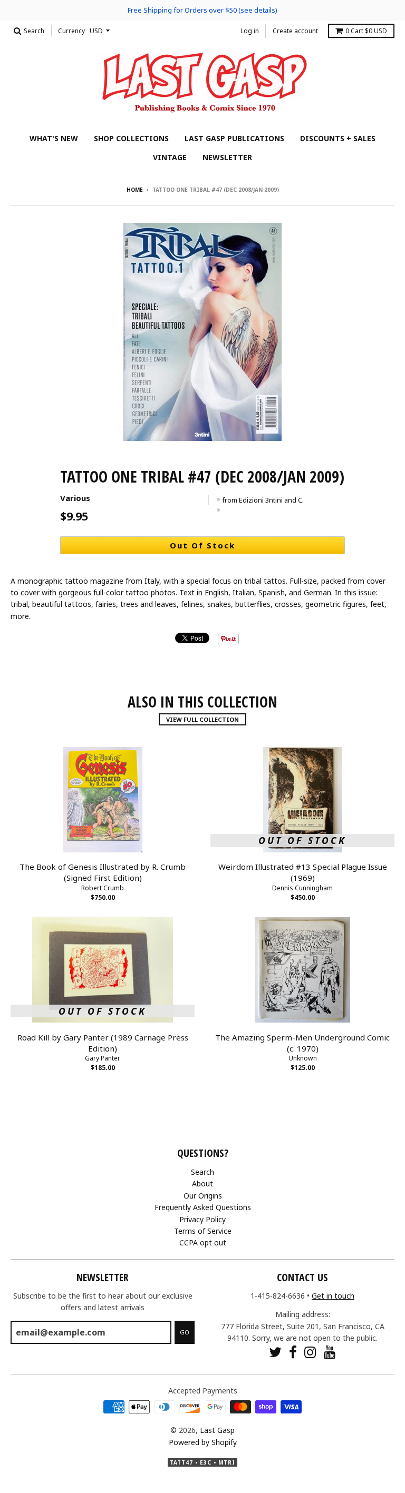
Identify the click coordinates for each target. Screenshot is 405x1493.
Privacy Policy (202, 1219)
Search (202, 1172)
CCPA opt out (202, 1242)
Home (135, 189)
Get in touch (333, 1296)
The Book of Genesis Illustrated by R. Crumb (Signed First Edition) (103, 872)
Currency (71, 30)
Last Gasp (217, 1430)
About (202, 1183)
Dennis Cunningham (302, 887)
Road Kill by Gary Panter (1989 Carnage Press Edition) (102, 1043)
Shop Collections (131, 138)
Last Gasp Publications (234, 138)
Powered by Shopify (203, 1442)
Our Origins (203, 1196)
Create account (295, 30)
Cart (366, 30)
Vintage (170, 157)
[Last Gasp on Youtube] (330, 1352)
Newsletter (227, 157)
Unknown (302, 1058)
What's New (54, 138)
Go (184, 1332)
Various (75, 498)
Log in (249, 30)
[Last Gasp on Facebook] (293, 1352)
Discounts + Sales (337, 138)
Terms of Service (203, 1231)
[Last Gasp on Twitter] (275, 1352)
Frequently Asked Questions (203, 1207)
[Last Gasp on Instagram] (310, 1352)
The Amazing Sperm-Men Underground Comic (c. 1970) (302, 1043)
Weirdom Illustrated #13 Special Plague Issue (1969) (302, 872)
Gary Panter (102, 1058)
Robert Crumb (102, 887)
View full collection (202, 719)
